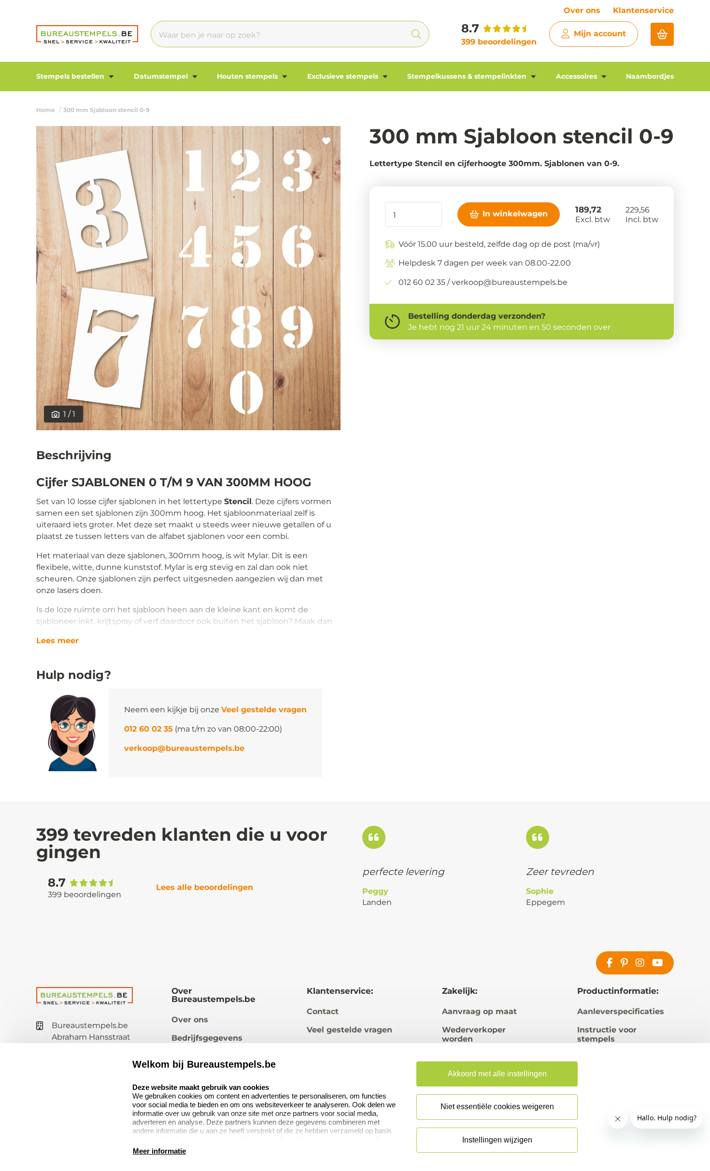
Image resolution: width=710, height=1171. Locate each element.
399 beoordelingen (499, 41)
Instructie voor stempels (607, 1034)
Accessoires (577, 76)
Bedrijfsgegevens (206, 1038)
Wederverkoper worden (474, 1034)
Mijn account (600, 33)
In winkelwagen (515, 213)
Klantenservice (643, 10)
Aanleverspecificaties (620, 1011)
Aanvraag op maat (479, 1011)
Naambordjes (650, 76)
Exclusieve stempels (343, 76)
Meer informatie (159, 1151)
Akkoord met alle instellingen (497, 1074)
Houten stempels (248, 76)
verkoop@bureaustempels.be (184, 748)
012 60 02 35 (148, 729)
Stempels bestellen (71, 76)
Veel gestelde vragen (264, 709)
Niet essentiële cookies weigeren (497, 1106)
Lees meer (57, 640)
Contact (323, 1011)
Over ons (582, 10)
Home (45, 109)
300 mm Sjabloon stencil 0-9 (106, 109)
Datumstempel (162, 76)
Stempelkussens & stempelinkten (467, 76)
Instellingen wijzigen (497, 1140)
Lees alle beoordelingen (204, 887)
